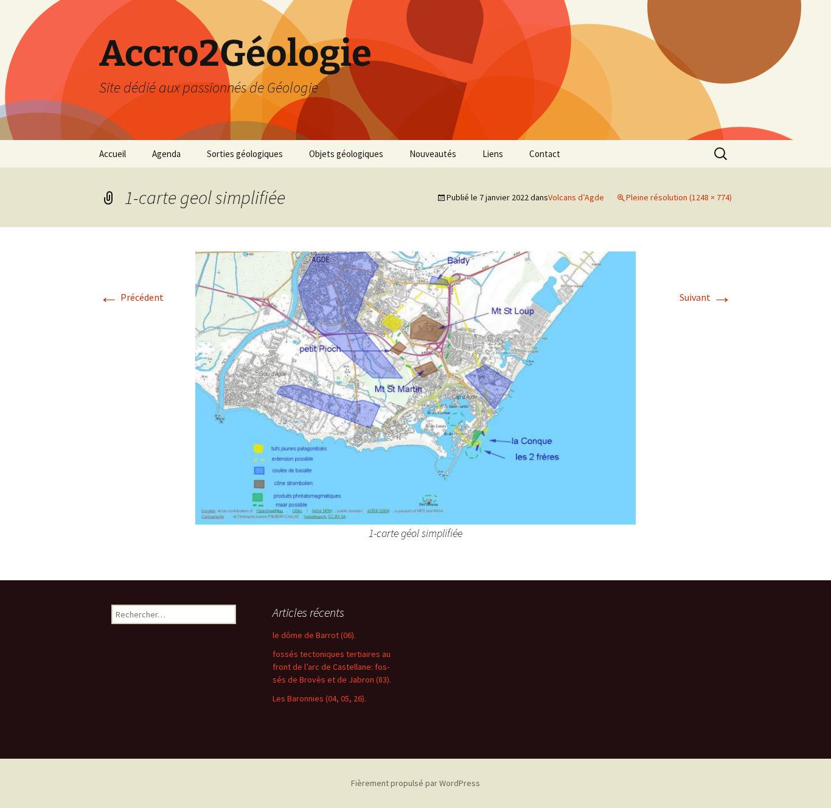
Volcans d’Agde (576, 197)
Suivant (706, 297)
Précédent (131, 297)
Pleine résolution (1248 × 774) (679, 197)
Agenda (166, 154)
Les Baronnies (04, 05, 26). (319, 698)
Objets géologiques (346, 154)
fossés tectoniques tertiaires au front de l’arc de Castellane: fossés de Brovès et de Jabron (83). (332, 666)
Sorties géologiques (245, 154)
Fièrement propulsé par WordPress (415, 783)
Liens (492, 154)
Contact (544, 154)
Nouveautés (432, 154)
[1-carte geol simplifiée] (415, 387)
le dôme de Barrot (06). (314, 635)
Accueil (112, 154)
